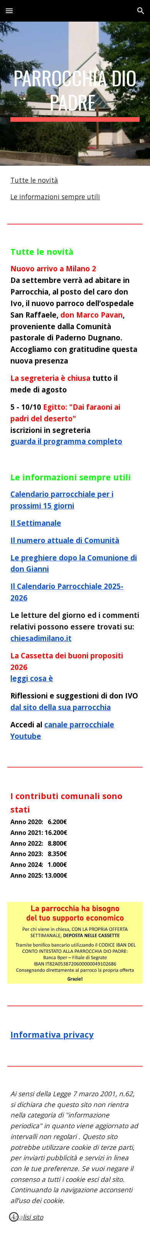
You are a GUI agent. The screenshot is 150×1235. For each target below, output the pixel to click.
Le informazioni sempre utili (55, 196)
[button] (9, 10)
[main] (75, 93)
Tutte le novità (34, 180)
